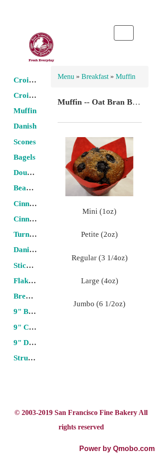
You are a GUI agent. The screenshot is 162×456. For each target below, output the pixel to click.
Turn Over (31, 234)
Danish (25, 126)
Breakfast (95, 76)
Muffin (25, 110)
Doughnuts (31, 172)
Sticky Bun (31, 265)
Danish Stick (34, 249)
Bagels (25, 157)
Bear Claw (31, 188)
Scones (25, 142)
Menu (67, 76)
